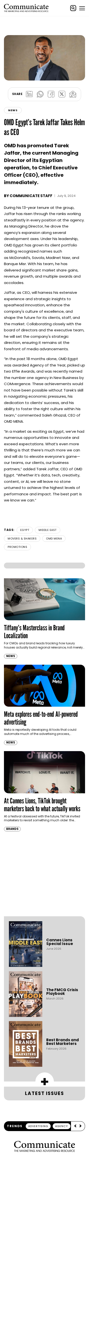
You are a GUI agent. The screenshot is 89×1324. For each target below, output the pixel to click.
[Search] (73, 8)
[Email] (72, 94)
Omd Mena (54, 538)
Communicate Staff (31, 195)
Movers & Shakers (22, 538)
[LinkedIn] (29, 94)
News (13, 110)
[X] (62, 94)
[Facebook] (51, 94)
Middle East (48, 530)
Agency (61, 1126)
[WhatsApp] (40, 94)
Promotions (17, 547)
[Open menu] (82, 8)
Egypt (24, 530)
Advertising (38, 1126)
